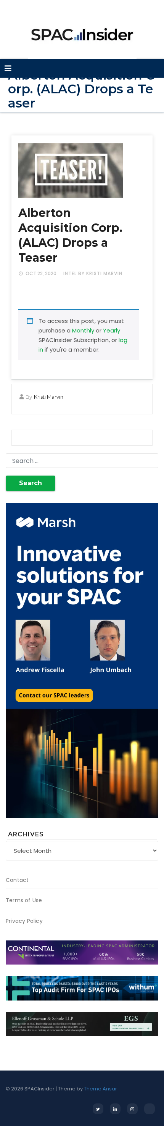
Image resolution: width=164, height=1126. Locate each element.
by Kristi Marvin (100, 273)
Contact (17, 880)
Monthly (83, 330)
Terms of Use (24, 900)
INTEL (70, 273)
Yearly (111, 330)
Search (30, 483)
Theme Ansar (100, 1088)
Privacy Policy (24, 921)
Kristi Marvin (48, 397)
